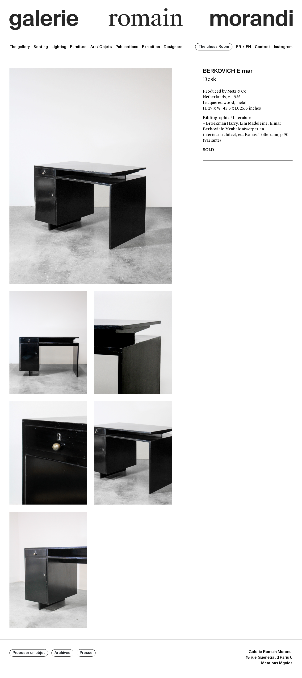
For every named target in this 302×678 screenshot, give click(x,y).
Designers (173, 47)
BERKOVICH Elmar (228, 71)
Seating (41, 47)
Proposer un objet (29, 653)
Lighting (59, 47)
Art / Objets (101, 47)
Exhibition (151, 47)
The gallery (19, 47)
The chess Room (213, 47)
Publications (127, 47)
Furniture (78, 47)
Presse (86, 653)
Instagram (283, 47)
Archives (62, 653)
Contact (262, 47)
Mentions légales (277, 663)
